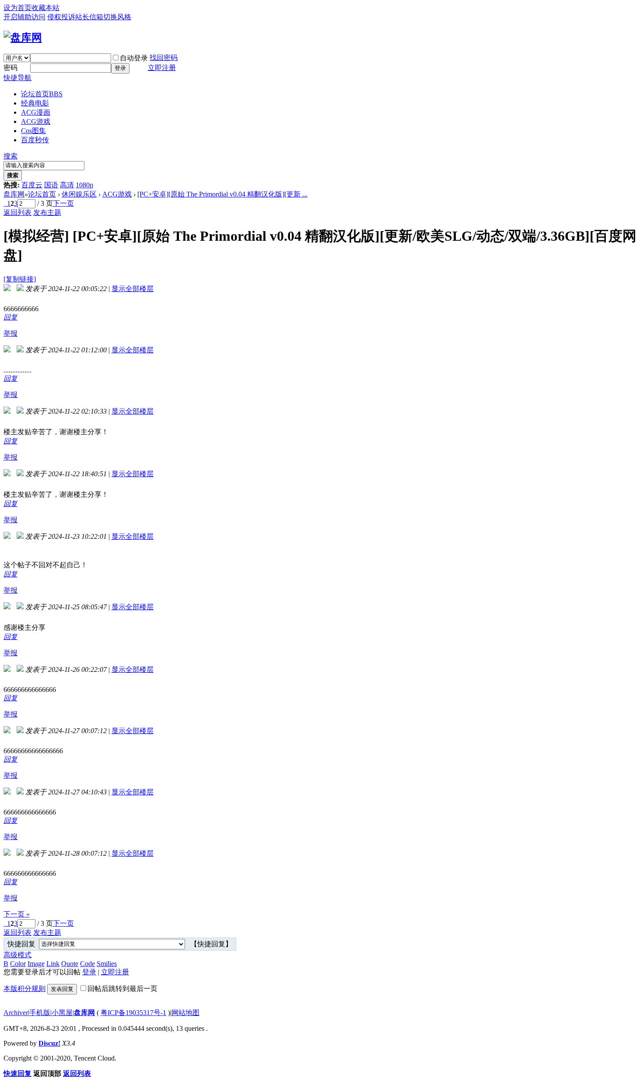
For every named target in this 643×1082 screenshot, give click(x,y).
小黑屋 (62, 1012)
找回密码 (164, 57)
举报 (10, 333)
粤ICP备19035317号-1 (133, 1012)
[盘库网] (22, 37)
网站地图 (185, 1012)
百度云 (31, 185)
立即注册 (162, 67)
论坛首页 (42, 94)
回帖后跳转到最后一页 (122, 988)
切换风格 (117, 17)
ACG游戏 (35, 121)
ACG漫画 (35, 112)
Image (36, 963)
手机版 (39, 1012)
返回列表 (17, 212)
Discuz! (49, 1043)
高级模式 (17, 955)
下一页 (63, 203)
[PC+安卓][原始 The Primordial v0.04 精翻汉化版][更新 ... (222, 194)
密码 (10, 67)
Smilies (107, 963)
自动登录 (134, 58)
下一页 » (16, 914)
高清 (67, 185)
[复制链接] (19, 279)
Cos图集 (33, 130)
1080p (84, 185)
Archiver (15, 1012)
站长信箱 (89, 17)
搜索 (10, 156)
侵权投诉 (61, 17)
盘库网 (13, 194)
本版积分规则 (24, 988)
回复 (10, 317)
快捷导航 (17, 77)
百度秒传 (35, 140)
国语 (51, 185)
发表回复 (62, 989)
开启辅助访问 (24, 17)
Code (87, 963)
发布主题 (47, 212)
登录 (120, 68)
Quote (69, 963)
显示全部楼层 (133, 288)
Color (18, 963)
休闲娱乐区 (79, 194)
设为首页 (17, 7)
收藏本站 (45, 7)
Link (52, 963)
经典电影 (35, 103)
